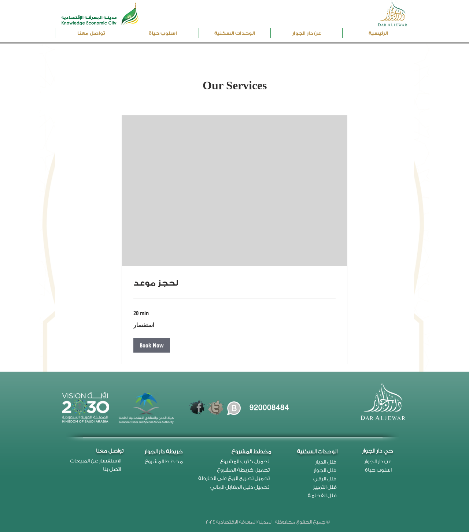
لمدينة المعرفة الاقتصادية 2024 (239, 522)
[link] (234, 283)
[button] (234, 33)
